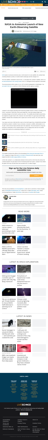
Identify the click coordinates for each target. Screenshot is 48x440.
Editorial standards (8, 429)
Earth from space (13, 386)
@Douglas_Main (35, 190)
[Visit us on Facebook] (15, 1)
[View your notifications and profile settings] (42, 2)
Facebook (31, 192)
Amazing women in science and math (23, 390)
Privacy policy (22, 423)
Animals (5, 4)
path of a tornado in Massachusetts (25, 155)
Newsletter (43, 71)
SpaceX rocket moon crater (13, 7)
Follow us (37, 71)
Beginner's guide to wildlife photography (34, 388)
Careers (35, 426)
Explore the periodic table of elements (24, 394)
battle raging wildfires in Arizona (18, 157)
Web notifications (23, 426)
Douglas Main (19, 31)
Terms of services (19, 178)
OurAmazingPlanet (19, 188)
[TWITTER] (10, 198)
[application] (24, 98)
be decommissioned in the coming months (12, 81)
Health (18, 4)
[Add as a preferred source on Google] (24, 414)
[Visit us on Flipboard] (23, 1)
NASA (3, 75)
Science (23, 4)
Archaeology (12, 4)
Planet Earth (29, 4)
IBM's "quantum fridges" (26, 7)
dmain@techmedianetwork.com (13, 190)
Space (35, 4)
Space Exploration (26, 22)
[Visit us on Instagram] (19, 1)
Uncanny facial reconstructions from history (24, 398)
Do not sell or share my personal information (39, 430)
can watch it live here (7, 86)
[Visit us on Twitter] (17, 1)
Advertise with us (8, 426)
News (35, 31)
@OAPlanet (19, 192)
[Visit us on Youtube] (21, 1)
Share (5, 71)
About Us (35, 419)
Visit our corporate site (26, 409)
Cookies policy (37, 423)
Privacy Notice (38, 178)
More (40, 4)
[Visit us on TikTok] (25, 1)
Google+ (38, 192)
